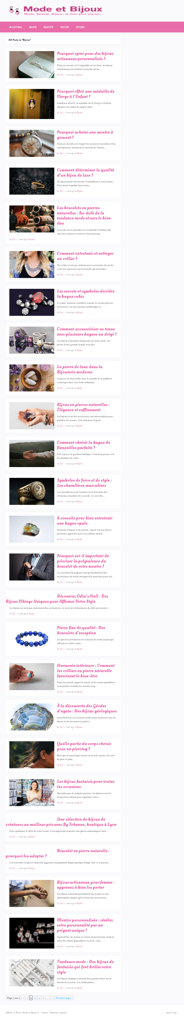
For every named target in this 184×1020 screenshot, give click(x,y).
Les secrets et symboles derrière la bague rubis (85, 293)
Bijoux (64, 27)
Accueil (17, 27)
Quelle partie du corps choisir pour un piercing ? (84, 746)
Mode (32, 27)
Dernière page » (64, 997)
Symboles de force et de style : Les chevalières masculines (84, 482)
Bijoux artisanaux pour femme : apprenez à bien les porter (85, 885)
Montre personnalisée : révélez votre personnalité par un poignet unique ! (85, 925)
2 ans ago (70, 74)
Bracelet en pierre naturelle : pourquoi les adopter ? (58, 853)
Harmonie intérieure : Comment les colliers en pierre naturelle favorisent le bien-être (85, 671)
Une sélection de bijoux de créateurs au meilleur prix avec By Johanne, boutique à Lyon (61, 822)
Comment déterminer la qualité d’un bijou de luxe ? (85, 172)
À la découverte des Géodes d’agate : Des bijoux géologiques (87, 708)
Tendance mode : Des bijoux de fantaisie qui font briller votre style (85, 967)
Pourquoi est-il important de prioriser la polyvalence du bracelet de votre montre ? (83, 561)
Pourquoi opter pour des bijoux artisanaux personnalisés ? (85, 56)
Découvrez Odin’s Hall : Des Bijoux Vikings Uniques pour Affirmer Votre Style (57, 598)
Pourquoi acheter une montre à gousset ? (85, 134)
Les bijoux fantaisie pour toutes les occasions (85, 784)
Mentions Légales (58, 1012)
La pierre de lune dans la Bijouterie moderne (79, 369)
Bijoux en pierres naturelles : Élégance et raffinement (83, 407)
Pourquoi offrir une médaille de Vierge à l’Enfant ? (85, 94)
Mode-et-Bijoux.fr (30, 1012)
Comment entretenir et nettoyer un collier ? (85, 256)
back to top (171, 1012)
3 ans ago (70, 350)
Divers (80, 27)
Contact (44, 1012)
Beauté (48, 27)
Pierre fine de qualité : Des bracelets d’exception (81, 630)
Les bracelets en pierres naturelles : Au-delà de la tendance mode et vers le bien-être (84, 215)
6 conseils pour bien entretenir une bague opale (84, 520)
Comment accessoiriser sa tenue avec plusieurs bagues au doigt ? (87, 331)
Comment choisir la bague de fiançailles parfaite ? (83, 445)
